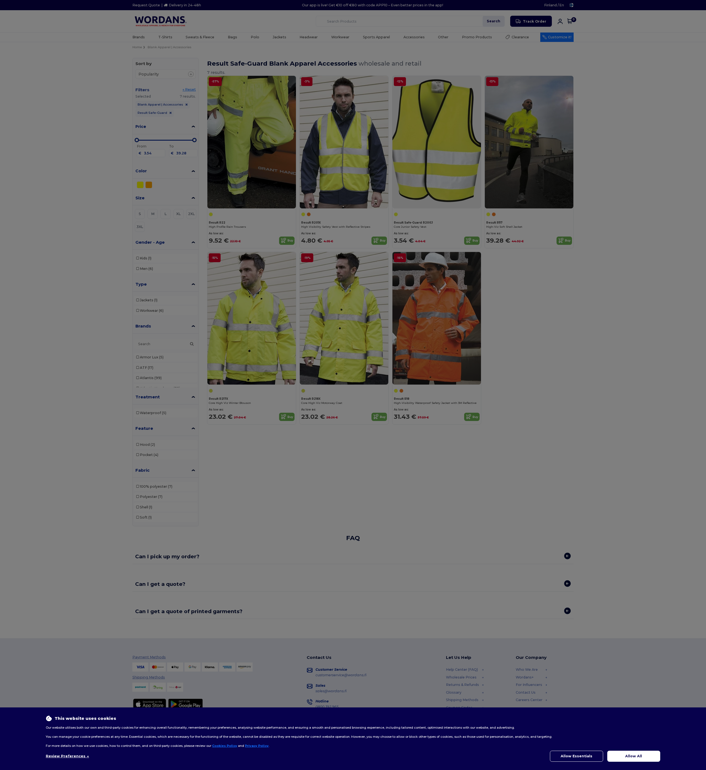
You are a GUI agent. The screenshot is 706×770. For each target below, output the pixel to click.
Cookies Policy (224, 746)
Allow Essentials (576, 756)
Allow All (633, 756)
